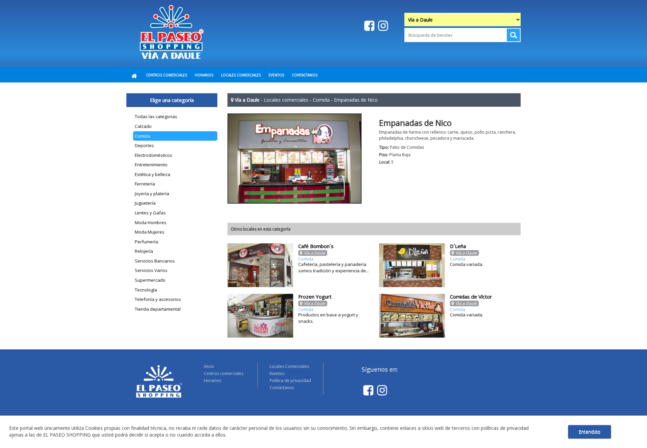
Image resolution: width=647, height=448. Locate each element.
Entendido (589, 431)
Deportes (144, 145)
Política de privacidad (290, 380)
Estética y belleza (152, 174)
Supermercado (150, 280)
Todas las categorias (156, 116)
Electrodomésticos (153, 155)
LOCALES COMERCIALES (241, 75)
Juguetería (145, 203)
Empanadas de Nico (356, 100)
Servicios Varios (151, 270)
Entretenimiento (151, 165)
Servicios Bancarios (155, 261)
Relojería (144, 251)
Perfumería (146, 242)
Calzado (143, 126)
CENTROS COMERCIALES (166, 75)
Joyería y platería (152, 194)
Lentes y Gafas (150, 213)
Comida (142, 136)
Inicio (209, 366)
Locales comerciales (286, 100)
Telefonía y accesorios (158, 299)
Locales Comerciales (289, 366)
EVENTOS (276, 75)
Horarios (212, 380)
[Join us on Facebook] (368, 25)
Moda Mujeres (149, 232)
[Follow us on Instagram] (382, 25)
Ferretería (145, 184)
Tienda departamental (158, 309)
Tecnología (146, 290)
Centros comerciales (223, 373)
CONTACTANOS (304, 75)
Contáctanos (282, 387)
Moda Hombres (150, 222)
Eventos (277, 373)
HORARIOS (204, 75)
